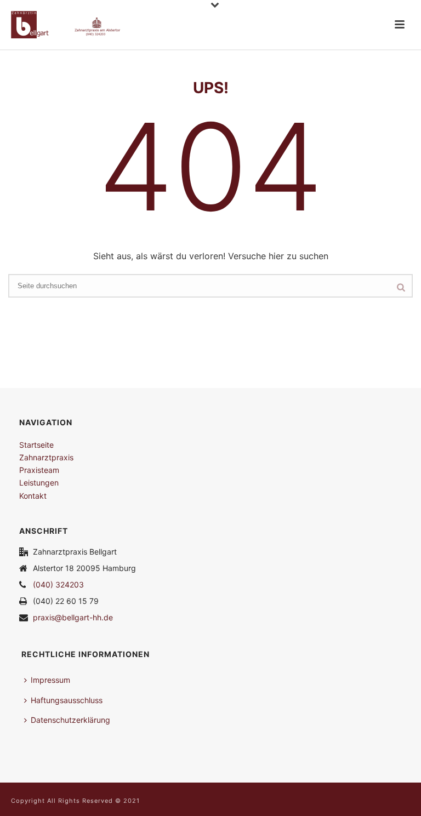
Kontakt (33, 495)
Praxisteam (39, 470)
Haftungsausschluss (67, 700)
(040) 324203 (58, 584)
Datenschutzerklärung (70, 719)
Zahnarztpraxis (46, 457)
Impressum (50, 679)
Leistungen (39, 482)
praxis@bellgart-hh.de (73, 617)
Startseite (36, 444)
